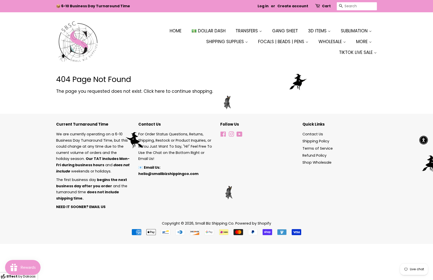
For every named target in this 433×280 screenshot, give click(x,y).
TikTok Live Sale (356, 52)
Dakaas (29, 276)
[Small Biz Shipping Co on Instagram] (231, 135)
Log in (263, 6)
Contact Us (312, 134)
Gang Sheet (285, 31)
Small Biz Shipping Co (214, 223)
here (160, 91)
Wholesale (330, 42)
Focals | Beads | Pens (281, 42)
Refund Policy (314, 155)
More (362, 42)
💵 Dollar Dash (208, 31)
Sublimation (355, 31)
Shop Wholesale (317, 162)
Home (175, 31)
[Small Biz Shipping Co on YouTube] (239, 135)
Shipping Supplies (225, 42)
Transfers (247, 31)
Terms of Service (317, 148)
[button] (423, 140)
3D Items (318, 31)
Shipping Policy (315, 141)
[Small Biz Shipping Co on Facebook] (223, 135)
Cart (326, 6)
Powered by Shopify (253, 223)
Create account (292, 6)
